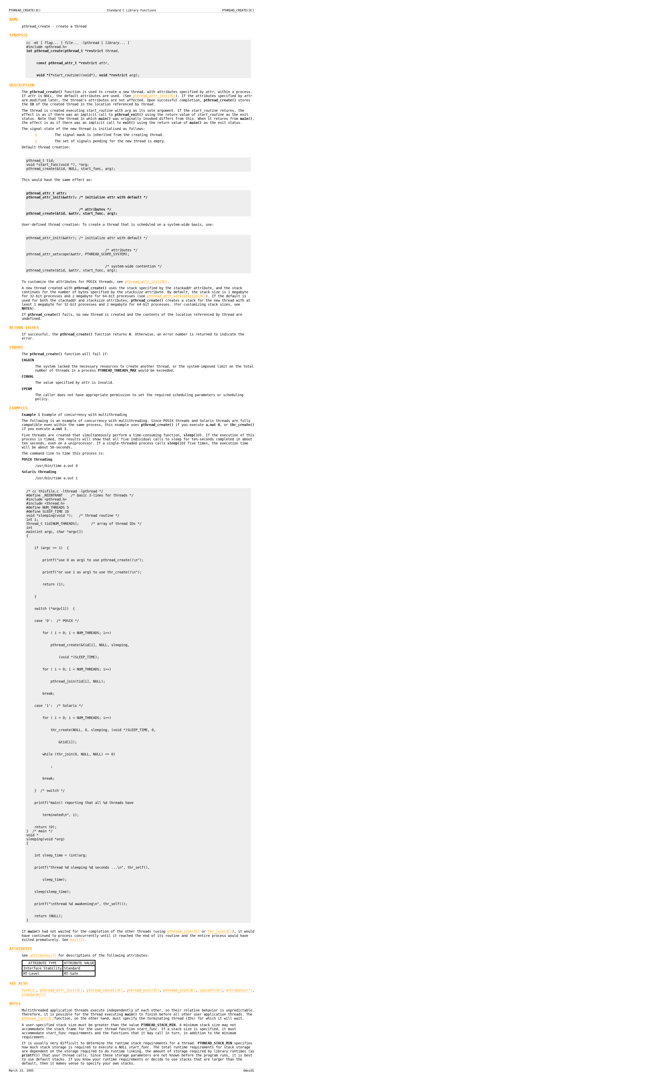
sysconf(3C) (211, 990)
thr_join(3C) (220, 931)
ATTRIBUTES (20, 949)
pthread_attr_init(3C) (154, 96)
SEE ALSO (18, 983)
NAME (13, 19)
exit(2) (77, 940)
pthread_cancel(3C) (104, 990)
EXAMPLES (18, 408)
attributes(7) (43, 955)
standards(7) (34, 995)
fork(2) (29, 990)
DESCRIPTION (21, 85)
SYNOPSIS (18, 35)
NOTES (15, 1003)
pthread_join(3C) (183, 931)
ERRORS (16, 347)
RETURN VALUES (24, 327)
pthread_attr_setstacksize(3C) (176, 296)
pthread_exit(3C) (143, 990)
